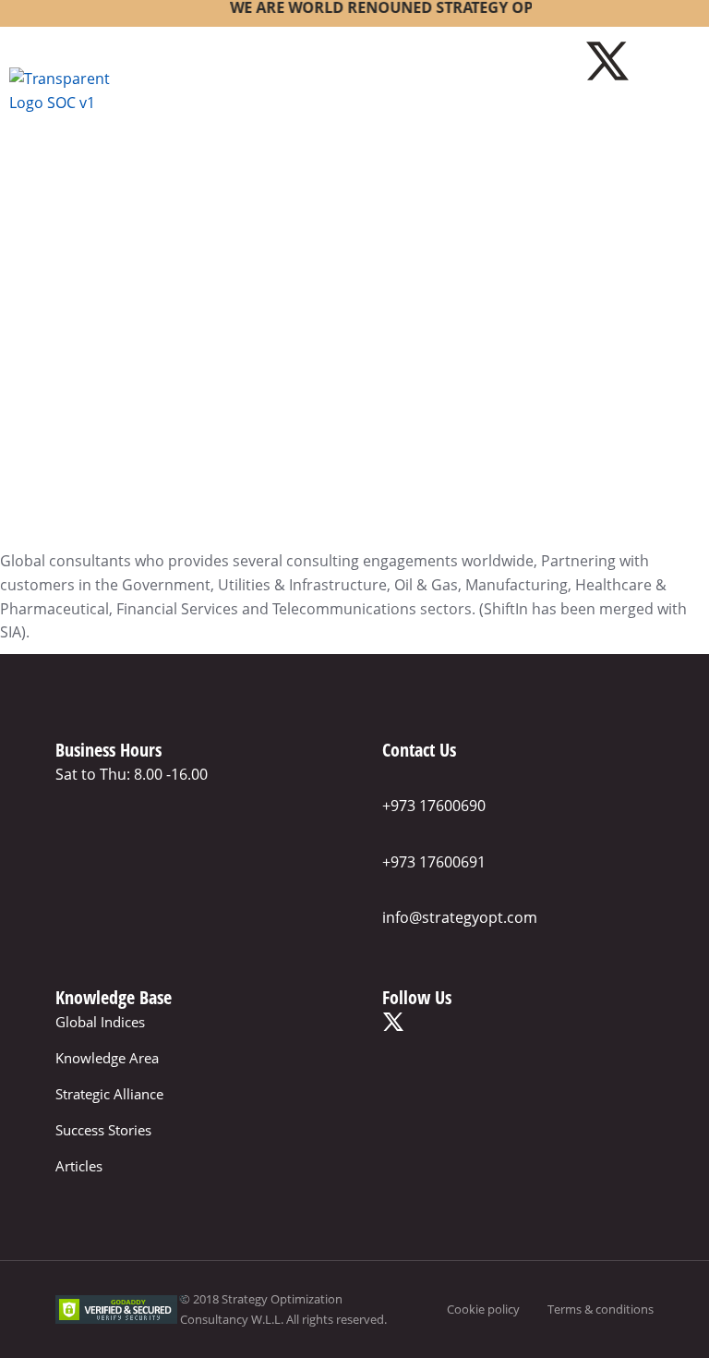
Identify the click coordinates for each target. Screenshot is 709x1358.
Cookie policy (483, 1309)
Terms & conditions (600, 1309)
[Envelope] (657, 114)
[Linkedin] (607, 114)
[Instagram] (657, 61)
